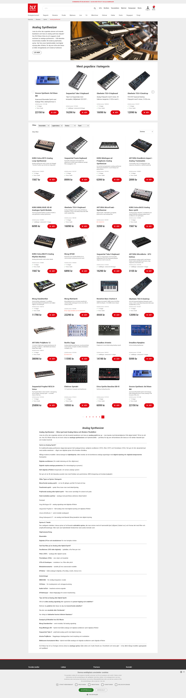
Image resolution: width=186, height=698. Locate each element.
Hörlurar (104, 15)
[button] (93, 694)
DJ (86, 15)
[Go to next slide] (152, 92)
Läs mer (37, 53)
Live (80, 15)
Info (100, 8)
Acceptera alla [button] (86, 690)
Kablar (113, 15)
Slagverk (45, 15)
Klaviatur (55, 15)
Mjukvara (72, 15)
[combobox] (181, 672)
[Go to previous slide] (33, 92)
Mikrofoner (94, 15)
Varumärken (115, 8)
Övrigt (138, 15)
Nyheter (124, 8)
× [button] (184, 672)
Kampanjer (132, 8)
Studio (64, 15)
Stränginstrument (33, 15)
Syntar (45, 19)
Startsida (30, 19)
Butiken (106, 8)
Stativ (121, 15)
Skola (139, 8)
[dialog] (93, 684)
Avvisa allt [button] (101, 690)
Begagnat (130, 15)
